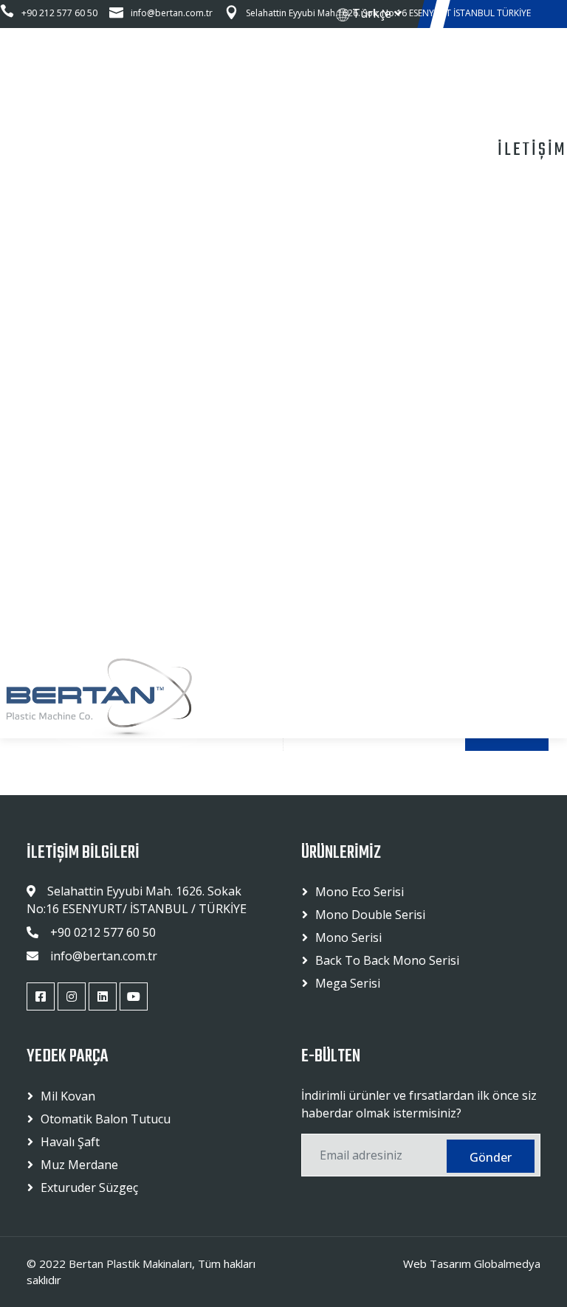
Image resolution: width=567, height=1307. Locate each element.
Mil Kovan (68, 1096)
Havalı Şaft (70, 1142)
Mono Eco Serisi (359, 892)
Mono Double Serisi (370, 914)
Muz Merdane (79, 1165)
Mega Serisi (347, 983)
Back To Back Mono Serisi (387, 960)
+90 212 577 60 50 (59, 13)
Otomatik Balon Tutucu (106, 1119)
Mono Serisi (348, 937)
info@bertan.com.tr (172, 13)
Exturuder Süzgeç (89, 1187)
